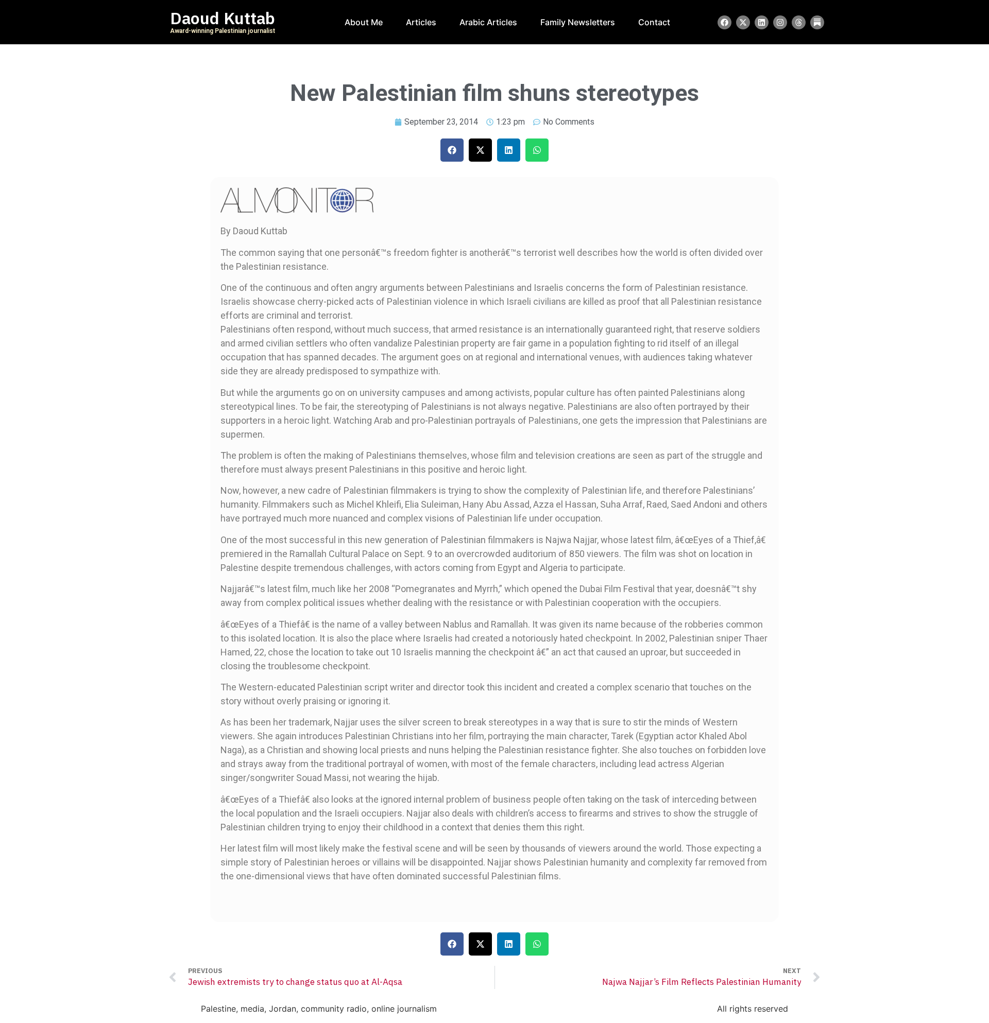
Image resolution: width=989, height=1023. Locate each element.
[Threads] (799, 22)
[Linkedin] (762, 22)
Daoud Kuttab (222, 18)
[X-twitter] (743, 22)
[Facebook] (724, 22)
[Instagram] (780, 22)
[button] (452, 150)
